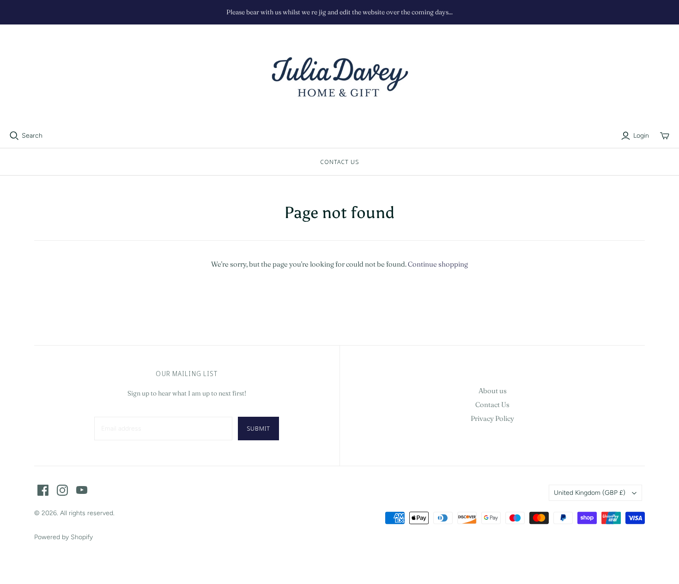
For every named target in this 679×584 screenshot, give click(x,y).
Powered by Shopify (63, 537)
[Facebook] (42, 490)
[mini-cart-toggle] (664, 136)
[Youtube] (81, 490)
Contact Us (339, 162)
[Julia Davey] (339, 77)
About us (493, 390)
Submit (258, 428)
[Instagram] (62, 490)
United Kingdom (589, 493)
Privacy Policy (492, 418)
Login (641, 136)
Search (32, 136)
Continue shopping (438, 264)
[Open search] (14, 135)
